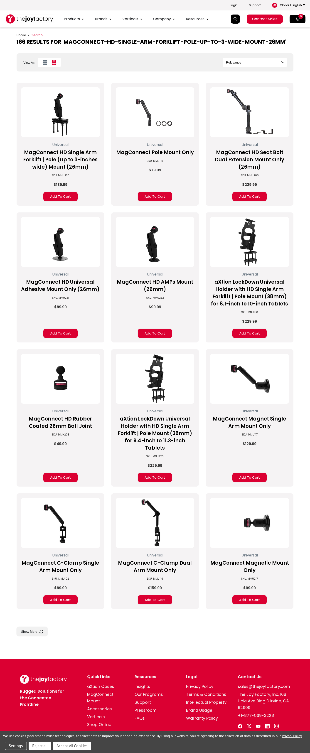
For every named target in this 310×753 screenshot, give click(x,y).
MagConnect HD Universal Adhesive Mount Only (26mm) (60, 285)
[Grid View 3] (53, 62)
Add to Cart (60, 196)
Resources (195, 19)
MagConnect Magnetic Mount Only (249, 566)
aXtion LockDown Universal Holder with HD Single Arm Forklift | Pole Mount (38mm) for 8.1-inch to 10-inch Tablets (249, 292)
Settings (16, 745)
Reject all (39, 745)
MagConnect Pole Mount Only (155, 152)
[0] (297, 19)
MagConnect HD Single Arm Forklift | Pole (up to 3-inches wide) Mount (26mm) (60, 159)
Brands (101, 19)
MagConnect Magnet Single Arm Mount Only (249, 422)
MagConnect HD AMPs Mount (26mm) (155, 285)
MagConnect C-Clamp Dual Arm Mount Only (155, 566)
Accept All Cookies (72, 745)
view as (28, 62)
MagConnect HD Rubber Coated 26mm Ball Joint (60, 422)
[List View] (45, 62)
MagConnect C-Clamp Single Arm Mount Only (60, 566)
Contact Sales (264, 19)
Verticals (130, 19)
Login (234, 5)
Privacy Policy (292, 736)
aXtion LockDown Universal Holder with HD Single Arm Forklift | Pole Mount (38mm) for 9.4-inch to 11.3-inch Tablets (155, 433)
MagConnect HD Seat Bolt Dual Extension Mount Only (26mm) (249, 159)
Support (255, 5)
